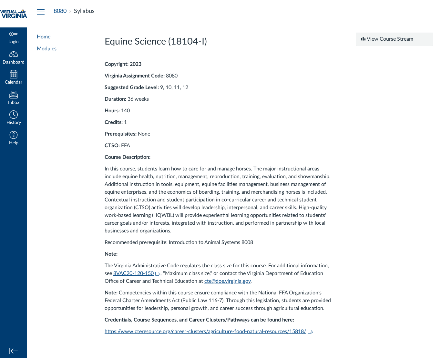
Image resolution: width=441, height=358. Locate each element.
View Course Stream (389, 39)
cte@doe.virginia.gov (227, 281)
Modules (46, 48)
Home (43, 36)
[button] (13, 118)
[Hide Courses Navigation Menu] (40, 11)
